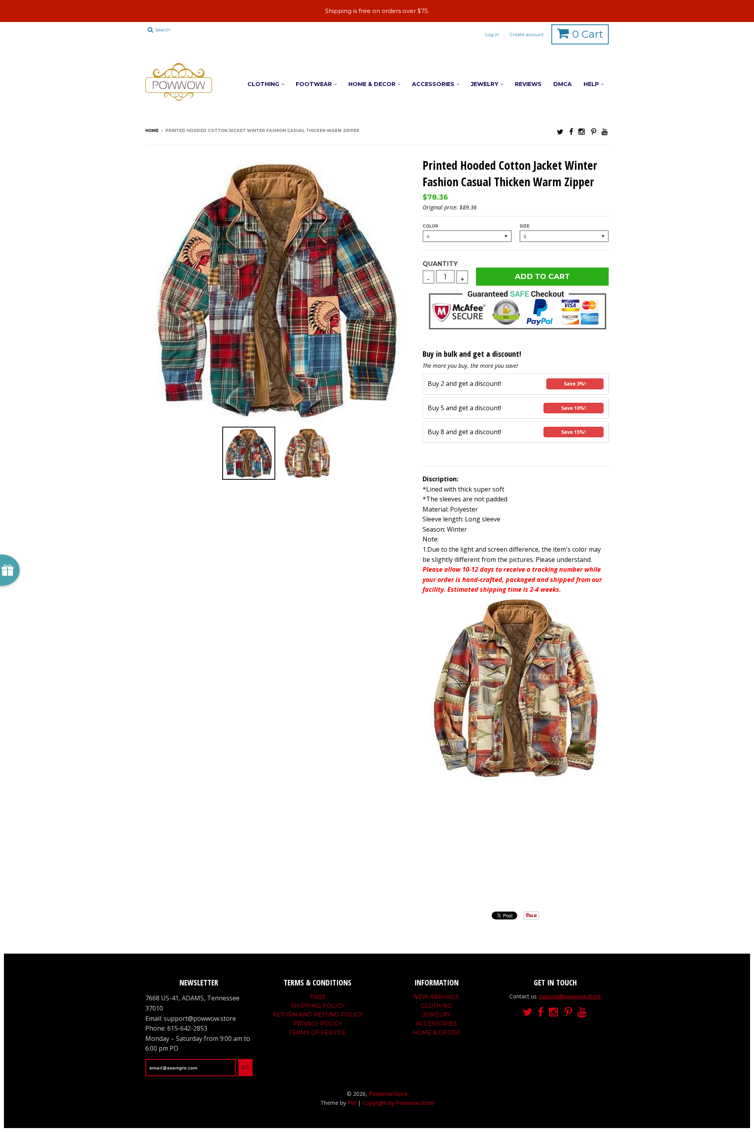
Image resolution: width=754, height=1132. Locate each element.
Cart (587, 34)
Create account (526, 34)
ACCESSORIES (433, 84)
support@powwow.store (569, 996)
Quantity (440, 264)
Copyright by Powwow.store (398, 1102)
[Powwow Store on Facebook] (571, 131)
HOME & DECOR (371, 84)
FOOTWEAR (314, 84)
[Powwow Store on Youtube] (605, 131)
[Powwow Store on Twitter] (560, 131)
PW (352, 1102)
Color (430, 226)
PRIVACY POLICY (317, 1023)
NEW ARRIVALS (436, 996)
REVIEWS (528, 84)
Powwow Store (388, 1093)
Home (152, 130)
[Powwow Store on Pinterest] (593, 131)
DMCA (562, 84)
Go (245, 1067)
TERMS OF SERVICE (317, 1032)
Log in (492, 34)
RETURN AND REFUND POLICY (318, 1014)
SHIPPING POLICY (317, 1005)
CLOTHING (263, 84)
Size (524, 226)
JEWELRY (484, 84)
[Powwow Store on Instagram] (582, 131)
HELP (591, 84)
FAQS (318, 996)
